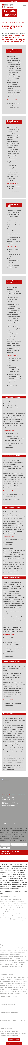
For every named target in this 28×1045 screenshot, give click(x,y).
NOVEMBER (22, 39)
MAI (3, 37)
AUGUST (15, 37)
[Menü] (24, 5)
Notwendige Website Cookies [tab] (8, 896)
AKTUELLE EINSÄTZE (8, 22)
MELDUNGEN (20, 22)
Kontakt (4, 824)
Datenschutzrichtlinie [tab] (6, 1028)
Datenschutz (17, 824)
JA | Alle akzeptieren (5, 844)
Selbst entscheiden (5, 847)
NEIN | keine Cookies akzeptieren (19, 844)
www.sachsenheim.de (8, 805)
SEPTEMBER (6, 39)
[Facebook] (4, 816)
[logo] (8, 6)
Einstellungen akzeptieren (14, 1039)
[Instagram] (9, 816)
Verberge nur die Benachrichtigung (14, 1043)
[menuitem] (24, 5)
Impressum (10, 824)
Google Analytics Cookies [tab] (7, 945)
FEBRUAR (11, 35)
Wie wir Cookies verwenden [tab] (7, 861)
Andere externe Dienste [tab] (6, 974)
